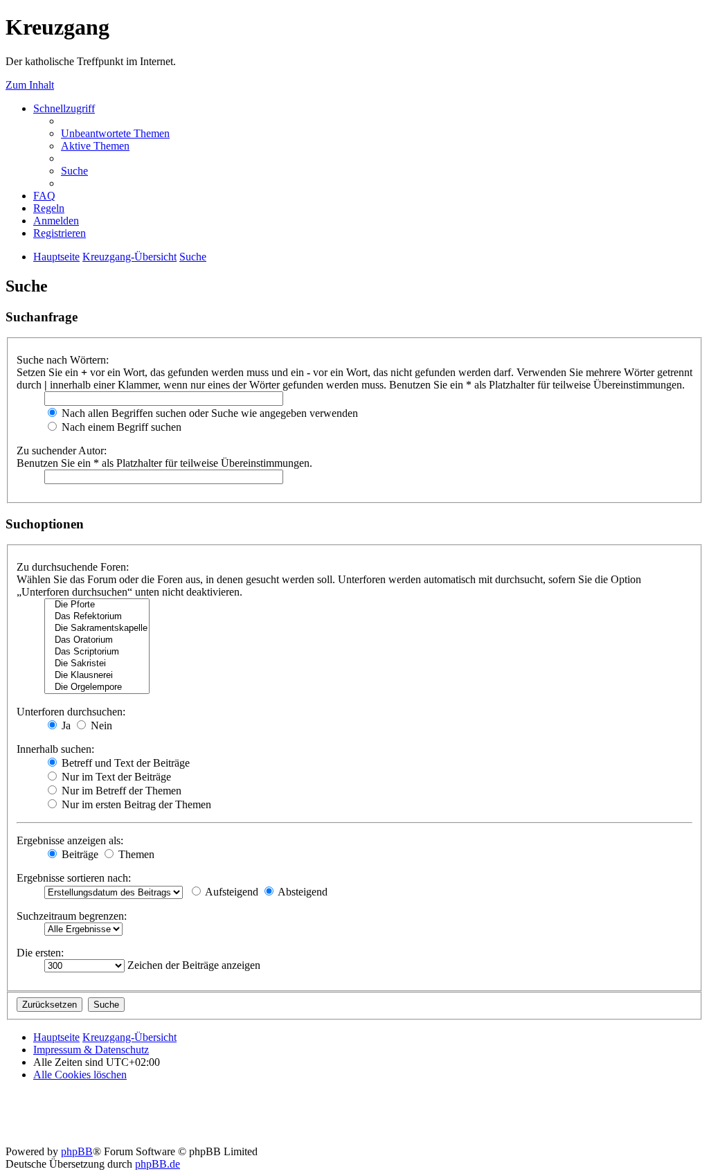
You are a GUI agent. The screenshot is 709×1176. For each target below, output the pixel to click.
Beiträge (78, 854)
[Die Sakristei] (97, 664)
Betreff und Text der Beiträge (124, 763)
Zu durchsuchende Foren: (73, 567)
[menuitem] (115, 133)
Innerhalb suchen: (55, 749)
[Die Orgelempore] (97, 687)
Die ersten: (40, 953)
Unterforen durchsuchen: (71, 712)
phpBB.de (157, 1164)
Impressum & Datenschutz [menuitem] (91, 1049)
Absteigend (301, 892)
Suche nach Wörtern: (63, 360)
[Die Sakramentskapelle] (97, 628)
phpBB (77, 1151)
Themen (135, 854)
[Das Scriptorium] (97, 652)
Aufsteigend (230, 892)
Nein (100, 725)
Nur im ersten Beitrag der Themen (135, 804)
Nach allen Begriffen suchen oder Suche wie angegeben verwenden (208, 413)
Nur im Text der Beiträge (115, 777)
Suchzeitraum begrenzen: (72, 916)
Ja (65, 725)
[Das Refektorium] (97, 617)
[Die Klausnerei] (97, 675)
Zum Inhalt (30, 85)
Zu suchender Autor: (62, 450)
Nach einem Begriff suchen (120, 427)
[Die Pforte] (97, 605)
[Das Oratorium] (97, 640)
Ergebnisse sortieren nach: (74, 878)
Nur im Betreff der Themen (120, 790)
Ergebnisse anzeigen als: (70, 840)
